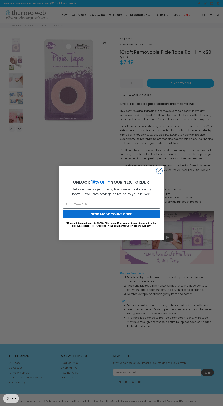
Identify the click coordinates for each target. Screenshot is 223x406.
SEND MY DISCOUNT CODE (111, 214)
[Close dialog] (159, 171)
